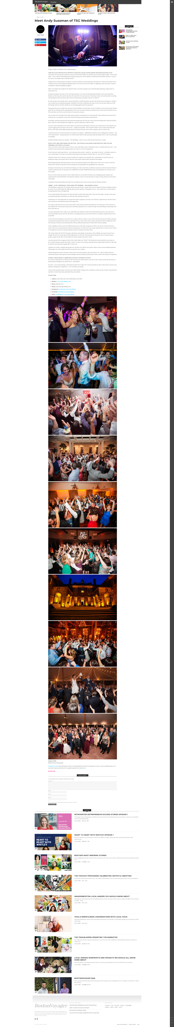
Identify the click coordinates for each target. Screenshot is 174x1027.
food (112, 1005)
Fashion (111, 1007)
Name (49, 790)
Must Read (117, 1005)
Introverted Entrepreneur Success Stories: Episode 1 (101, 814)
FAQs (138, 1024)
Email (49, 794)
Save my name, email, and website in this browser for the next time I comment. (62, 802)
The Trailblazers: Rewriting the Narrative (95, 937)
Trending (107, 1007)
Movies (116, 1007)
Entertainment (128, 1005)
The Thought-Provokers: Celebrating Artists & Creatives (102, 876)
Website (49, 797)
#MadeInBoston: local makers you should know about (102, 896)
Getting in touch (53, 766)
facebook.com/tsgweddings (66, 292)
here (84, 768)
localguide (107, 1005)
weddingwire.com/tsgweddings (65, 294)
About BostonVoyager (122, 1024)
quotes (120, 1007)
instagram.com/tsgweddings (67, 289)
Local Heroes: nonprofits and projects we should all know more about (105, 959)
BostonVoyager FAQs (84, 978)
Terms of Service (132, 1024)
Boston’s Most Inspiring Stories (90, 855)
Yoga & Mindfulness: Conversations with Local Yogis (100, 917)
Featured (122, 1005)
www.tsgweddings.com (64, 281)
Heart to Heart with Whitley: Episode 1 (93, 835)
